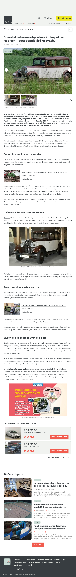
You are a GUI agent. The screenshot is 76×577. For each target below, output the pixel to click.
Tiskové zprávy (34, 562)
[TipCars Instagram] (22, 569)
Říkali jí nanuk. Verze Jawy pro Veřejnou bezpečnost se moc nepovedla (50, 527)
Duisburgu (56, 159)
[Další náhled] (71, 100)
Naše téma (29, 29)
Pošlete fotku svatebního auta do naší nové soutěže (23, 359)
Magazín (11, 29)
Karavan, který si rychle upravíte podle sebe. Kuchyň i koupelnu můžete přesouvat (51, 484)
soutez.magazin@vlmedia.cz (36, 369)
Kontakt (17, 559)
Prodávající (31, 559)
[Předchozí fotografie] (6, 70)
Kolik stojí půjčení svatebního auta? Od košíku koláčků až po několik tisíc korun (44, 307)
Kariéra (58, 562)
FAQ (23, 559)
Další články (38, 544)
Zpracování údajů (20, 562)
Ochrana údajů (59, 559)
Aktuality (20, 29)
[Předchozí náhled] (5, 100)
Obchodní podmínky (44, 559)
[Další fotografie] (69, 70)
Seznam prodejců (48, 562)
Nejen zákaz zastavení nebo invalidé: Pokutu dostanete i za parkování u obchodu (50, 506)
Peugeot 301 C (38, 141)
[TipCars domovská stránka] (9, 20)
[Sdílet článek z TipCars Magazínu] (70, 29)
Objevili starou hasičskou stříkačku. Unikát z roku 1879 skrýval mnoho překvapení (44, 174)
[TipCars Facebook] (15, 569)
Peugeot (7, 218)
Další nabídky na (58, 457)
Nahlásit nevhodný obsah (23, 565)
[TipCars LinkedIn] (18, 569)
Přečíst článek (27, 179)
